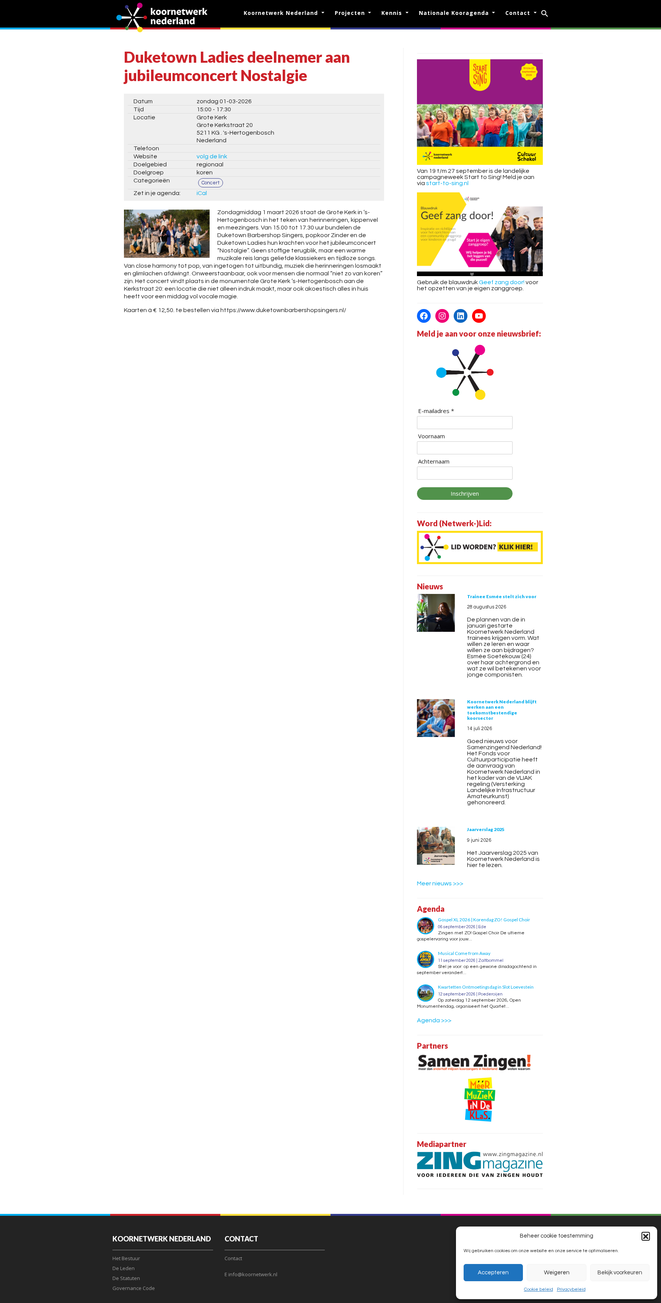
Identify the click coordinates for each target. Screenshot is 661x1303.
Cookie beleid (538, 1289)
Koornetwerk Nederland (282, 12)
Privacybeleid (571, 1289)
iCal (202, 193)
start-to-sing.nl (447, 183)
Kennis (392, 12)
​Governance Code (133, 1288)
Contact (518, 12)
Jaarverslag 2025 (486, 829)
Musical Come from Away (464, 953)
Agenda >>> (434, 1020)
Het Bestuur (126, 1258)
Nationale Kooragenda (455, 12)
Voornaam (431, 436)
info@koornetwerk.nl (252, 1274)
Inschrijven (465, 493)
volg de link (212, 156)
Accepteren (493, 1272)
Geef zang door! (501, 282)
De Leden (123, 1268)
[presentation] (436, 613)
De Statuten (126, 1278)
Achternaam (433, 461)
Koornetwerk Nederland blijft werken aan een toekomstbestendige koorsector (502, 710)
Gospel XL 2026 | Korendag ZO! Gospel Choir (484, 919)
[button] (646, 1236)
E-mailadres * (436, 411)
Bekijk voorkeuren (620, 1272)
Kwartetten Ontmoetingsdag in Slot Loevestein (486, 987)
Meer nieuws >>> (440, 883)
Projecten (351, 12)
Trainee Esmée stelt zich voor (501, 596)
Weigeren (557, 1272)
